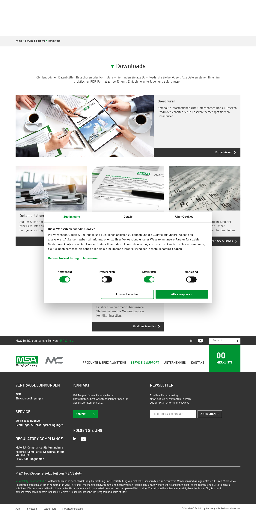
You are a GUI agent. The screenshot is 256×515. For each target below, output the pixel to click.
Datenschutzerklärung (63, 258)
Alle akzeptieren (181, 294)
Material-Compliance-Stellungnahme (39, 447)
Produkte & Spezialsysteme (104, 362)
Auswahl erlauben (127, 294)
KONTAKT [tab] (81, 385)
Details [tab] (128, 216)
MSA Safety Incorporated (30, 481)
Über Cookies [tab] (184, 216)
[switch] (107, 280)
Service (23, 412)
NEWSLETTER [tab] (161, 385)
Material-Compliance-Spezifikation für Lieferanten (40, 453)
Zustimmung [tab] (72, 216)
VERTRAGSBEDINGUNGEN (38, 385)
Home (19, 41)
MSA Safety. (66, 341)
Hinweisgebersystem (72, 509)
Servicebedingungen (28, 421)
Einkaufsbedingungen (29, 398)
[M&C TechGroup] (39, 361)
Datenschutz (49, 509)
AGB (18, 394)
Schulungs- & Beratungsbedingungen (40, 425)
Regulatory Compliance (39, 439)
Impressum (91, 258)
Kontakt (197, 362)
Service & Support (145, 362)
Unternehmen (175, 362)
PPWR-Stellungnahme (30, 459)
